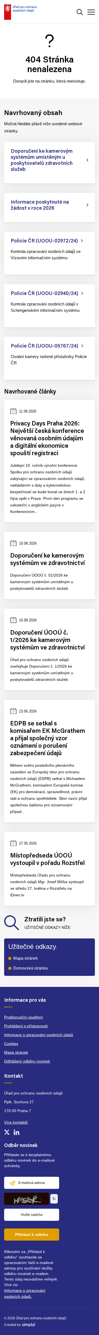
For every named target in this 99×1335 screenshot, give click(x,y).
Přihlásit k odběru (31, 1234)
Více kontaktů (16, 1122)
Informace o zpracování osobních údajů (38, 1035)
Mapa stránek (25, 958)
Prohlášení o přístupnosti (26, 1026)
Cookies (11, 1043)
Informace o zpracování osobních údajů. (24, 1293)
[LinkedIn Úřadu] (16, 1132)
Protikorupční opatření (23, 1017)
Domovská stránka (30, 968)
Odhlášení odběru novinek (27, 1061)
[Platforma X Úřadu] (7, 1132)
